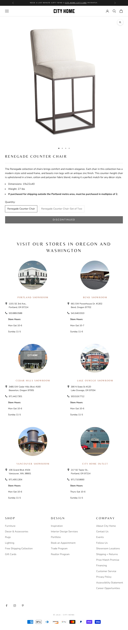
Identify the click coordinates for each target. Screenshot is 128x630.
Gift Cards (10, 554)
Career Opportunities (108, 588)
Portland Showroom (32, 297)
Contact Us (102, 531)
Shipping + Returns (107, 554)
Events (100, 537)
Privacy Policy (103, 577)
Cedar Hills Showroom (33, 380)
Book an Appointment (63, 543)
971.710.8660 (77, 479)
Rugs (8, 537)
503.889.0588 (15, 313)
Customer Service (106, 571)
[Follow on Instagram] (14, 605)
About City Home (106, 526)
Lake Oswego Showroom (95, 380)
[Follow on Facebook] (6, 605)
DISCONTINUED (64, 219)
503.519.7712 (77, 396)
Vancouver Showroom (33, 464)
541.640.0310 (77, 313)
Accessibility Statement (109, 582)
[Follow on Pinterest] (22, 605)
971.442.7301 (15, 396)
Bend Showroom (95, 297)
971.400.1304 (15, 479)
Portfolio (56, 537)
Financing (101, 565)
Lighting (9, 543)
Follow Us (102, 543)
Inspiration (57, 526)
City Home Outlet (95, 464)
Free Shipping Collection (19, 548)
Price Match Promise (107, 560)
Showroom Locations (108, 548)
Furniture (10, 526)
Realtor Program (60, 554)
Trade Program (59, 548)
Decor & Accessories (16, 531)
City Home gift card (75, 3)
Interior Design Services (64, 531)
